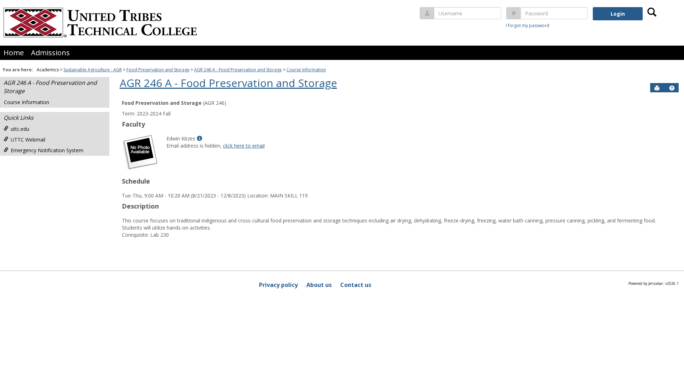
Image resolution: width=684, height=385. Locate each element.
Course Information (306, 70)
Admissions (50, 52)
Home (14, 52)
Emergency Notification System (47, 150)
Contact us (355, 285)
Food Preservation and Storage (158, 70)
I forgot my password (527, 25)
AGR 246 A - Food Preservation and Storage (238, 70)
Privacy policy (278, 285)
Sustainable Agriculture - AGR (92, 70)
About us (319, 285)
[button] (672, 88)
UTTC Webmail (28, 139)
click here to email (244, 145)
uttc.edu (20, 128)
